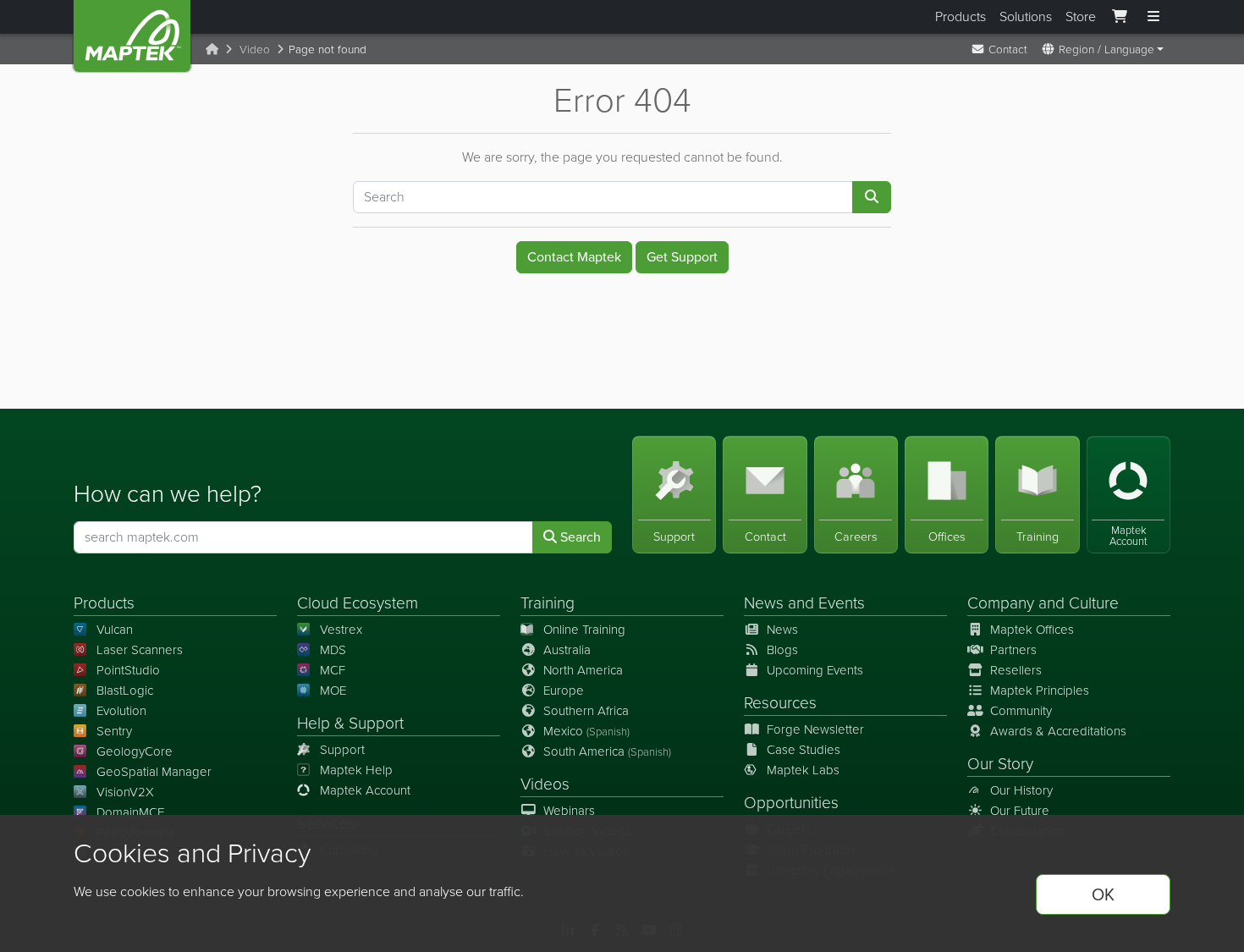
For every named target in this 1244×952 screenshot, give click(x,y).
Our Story (1000, 763)
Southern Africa (586, 711)
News (764, 603)
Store (1080, 16)
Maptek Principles (1039, 690)
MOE (333, 690)
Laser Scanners (139, 650)
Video (254, 49)
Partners (1013, 650)
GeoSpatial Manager (154, 771)
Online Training (584, 629)
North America (583, 670)
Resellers (1016, 670)
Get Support (682, 257)
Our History (1021, 790)
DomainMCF (130, 812)
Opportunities (791, 802)
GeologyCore (134, 751)
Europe (563, 690)
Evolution (121, 711)
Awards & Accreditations (1058, 731)
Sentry (114, 731)
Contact (1006, 49)
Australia (567, 650)
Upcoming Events (815, 670)
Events (841, 603)
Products (960, 16)
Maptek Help (356, 770)
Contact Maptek (574, 257)
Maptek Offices (1032, 629)
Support (342, 749)
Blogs (782, 650)
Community (1021, 711)
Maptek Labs (803, 770)
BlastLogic (124, 690)
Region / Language (1104, 49)
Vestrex (341, 629)
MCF (332, 670)
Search (579, 537)
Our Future (1019, 810)
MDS (333, 650)
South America (607, 751)
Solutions (1025, 16)
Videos (545, 784)
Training (547, 603)
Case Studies (803, 749)
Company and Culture (1043, 603)
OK (1103, 894)
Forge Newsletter (815, 729)
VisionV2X (125, 792)
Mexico (586, 731)
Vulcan (114, 629)
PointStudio (128, 670)
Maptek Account (365, 790)
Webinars (569, 810)
